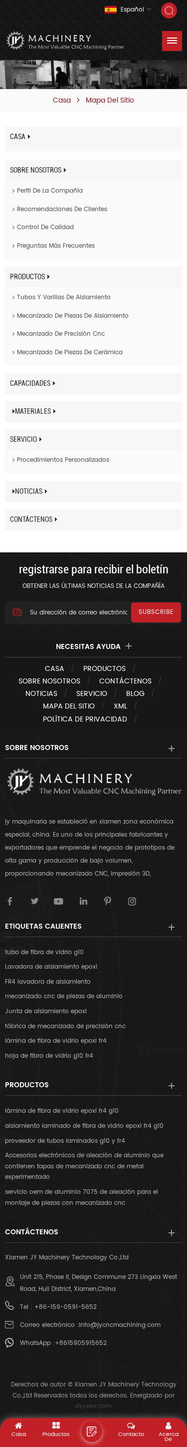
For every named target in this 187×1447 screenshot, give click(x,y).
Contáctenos (31, 519)
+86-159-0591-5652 (65, 1307)
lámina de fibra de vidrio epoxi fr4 (56, 1041)
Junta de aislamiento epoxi (46, 1011)
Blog (135, 693)
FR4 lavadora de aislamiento (48, 982)
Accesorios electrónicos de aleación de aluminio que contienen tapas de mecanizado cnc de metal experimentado (84, 1166)
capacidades (30, 383)
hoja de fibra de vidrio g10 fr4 (49, 1056)
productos (27, 277)
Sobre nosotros (35, 170)
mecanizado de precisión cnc (61, 334)
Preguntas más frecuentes (56, 246)
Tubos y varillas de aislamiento (64, 297)
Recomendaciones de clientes (62, 209)
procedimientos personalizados (63, 460)
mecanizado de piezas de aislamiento (73, 316)
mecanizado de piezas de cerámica (70, 352)
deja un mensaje (91, 1431)
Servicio (23, 439)
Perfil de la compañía (50, 191)
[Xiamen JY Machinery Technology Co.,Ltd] (65, 41)
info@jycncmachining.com (120, 1325)
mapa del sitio (69, 706)
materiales (33, 411)
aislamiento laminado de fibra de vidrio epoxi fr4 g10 (84, 1126)
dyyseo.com (93, 1406)
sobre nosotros (49, 681)
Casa (62, 101)
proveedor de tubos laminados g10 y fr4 (65, 1141)
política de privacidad (85, 719)
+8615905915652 (81, 1343)
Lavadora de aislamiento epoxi (51, 967)
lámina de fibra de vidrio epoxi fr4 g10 (62, 1111)
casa (54, 668)
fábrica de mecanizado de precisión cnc (65, 1026)
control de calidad (45, 227)
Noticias (28, 491)
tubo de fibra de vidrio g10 (44, 952)
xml (120, 706)
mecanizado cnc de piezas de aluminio (64, 996)
